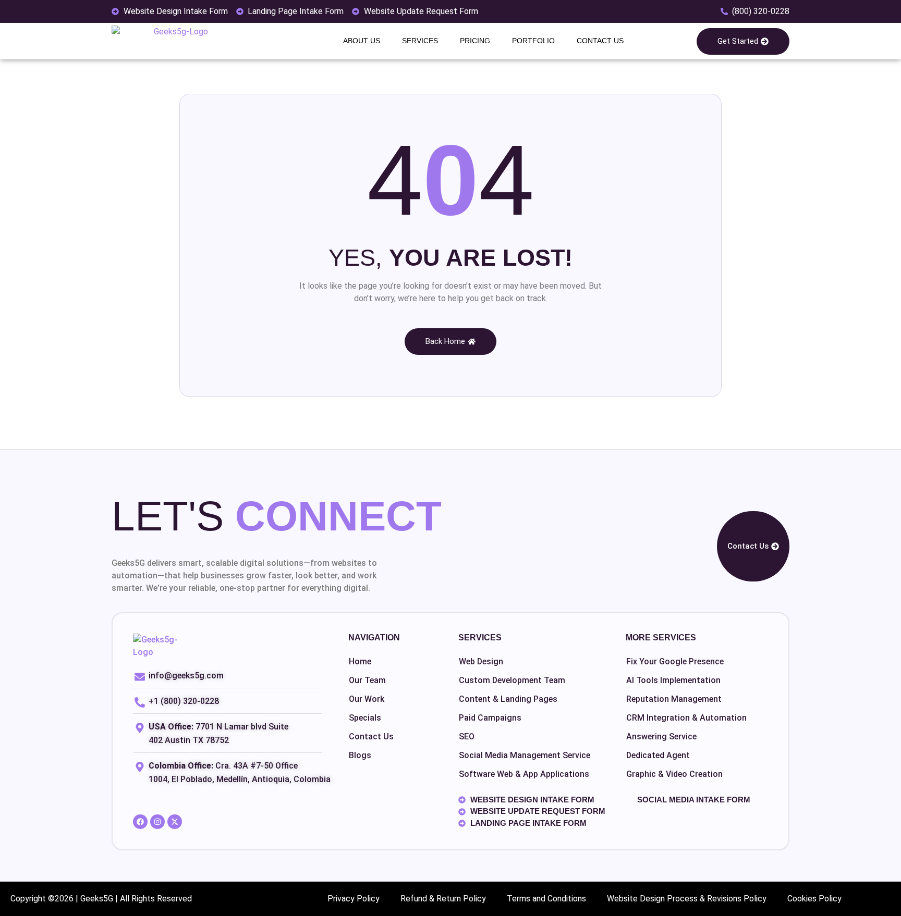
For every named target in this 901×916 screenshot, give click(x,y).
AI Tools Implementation (673, 680)
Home (360, 661)
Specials (365, 718)
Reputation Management (674, 699)
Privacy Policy (353, 898)
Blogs (360, 755)
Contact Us (600, 40)
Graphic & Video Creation (674, 774)
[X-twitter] (174, 821)
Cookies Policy (814, 898)
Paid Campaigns (490, 718)
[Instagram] (157, 821)
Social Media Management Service (524, 755)
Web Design (481, 661)
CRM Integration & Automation (686, 718)
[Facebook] (140, 821)
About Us (361, 40)
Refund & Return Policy (443, 898)
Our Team (367, 680)
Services (420, 40)
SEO (466, 736)
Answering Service (661, 736)
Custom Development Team (512, 680)
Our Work (366, 699)
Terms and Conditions (546, 898)
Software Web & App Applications (524, 774)
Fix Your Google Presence (675, 661)
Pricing (475, 40)
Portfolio (533, 40)
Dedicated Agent (658, 755)
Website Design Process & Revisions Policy (686, 898)
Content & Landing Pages (508, 699)
